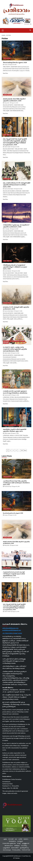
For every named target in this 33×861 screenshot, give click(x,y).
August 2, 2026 (15, 433)
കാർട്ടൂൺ (20, 841)
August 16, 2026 (15, 353)
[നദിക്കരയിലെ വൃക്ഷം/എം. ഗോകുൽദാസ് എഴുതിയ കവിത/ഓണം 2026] (16, 213)
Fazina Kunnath (7, 395)
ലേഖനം (26, 839)
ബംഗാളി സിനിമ (6, 567)
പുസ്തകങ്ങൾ (6, 848)
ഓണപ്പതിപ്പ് (5, 343)
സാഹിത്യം (24, 845)
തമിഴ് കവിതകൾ (6, 58)
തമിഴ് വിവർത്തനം (7, 476)
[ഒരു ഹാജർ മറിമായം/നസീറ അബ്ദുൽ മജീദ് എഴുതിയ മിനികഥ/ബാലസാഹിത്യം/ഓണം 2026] (16, 171)
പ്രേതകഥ (5, 387)
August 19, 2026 (15, 228)
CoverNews (25, 856)
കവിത (20, 839)
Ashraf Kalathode (7, 270)
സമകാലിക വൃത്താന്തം (9, 843)
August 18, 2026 (16, 270)
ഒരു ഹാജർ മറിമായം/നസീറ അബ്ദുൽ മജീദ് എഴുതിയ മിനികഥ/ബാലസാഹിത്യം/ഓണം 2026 (16, 184)
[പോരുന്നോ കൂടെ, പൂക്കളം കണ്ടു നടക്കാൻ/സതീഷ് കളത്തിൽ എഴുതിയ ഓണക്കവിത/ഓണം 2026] (16, 335)
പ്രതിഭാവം (16, 11)
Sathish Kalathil (7, 146)
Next (25, 450)
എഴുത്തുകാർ (25, 843)
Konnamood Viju (7, 486)
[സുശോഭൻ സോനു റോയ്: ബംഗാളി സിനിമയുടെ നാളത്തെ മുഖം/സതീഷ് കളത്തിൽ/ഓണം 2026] (16, 560)
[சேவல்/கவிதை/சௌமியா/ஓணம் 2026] (16, 50)
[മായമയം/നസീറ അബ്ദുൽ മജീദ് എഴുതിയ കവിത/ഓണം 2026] (16, 295)
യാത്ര (19, 843)
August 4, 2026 (16, 395)
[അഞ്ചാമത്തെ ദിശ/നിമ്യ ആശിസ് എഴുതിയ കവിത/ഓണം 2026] (16, 87)
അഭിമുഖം (17, 845)
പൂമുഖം (5, 839)
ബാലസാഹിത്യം (6, 178)
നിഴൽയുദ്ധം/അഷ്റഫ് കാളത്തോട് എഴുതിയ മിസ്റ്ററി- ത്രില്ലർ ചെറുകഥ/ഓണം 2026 (15, 267)
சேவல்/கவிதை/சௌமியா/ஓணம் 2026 (15, 62)
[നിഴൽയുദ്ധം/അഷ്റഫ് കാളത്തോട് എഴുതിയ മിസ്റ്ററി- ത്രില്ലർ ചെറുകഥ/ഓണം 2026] (16, 253)
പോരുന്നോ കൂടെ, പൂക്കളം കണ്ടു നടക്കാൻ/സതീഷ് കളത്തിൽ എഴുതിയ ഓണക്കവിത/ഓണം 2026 (15, 349)
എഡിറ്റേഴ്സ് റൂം (24, 848)
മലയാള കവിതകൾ (7, 94)
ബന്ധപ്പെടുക (7, 850)
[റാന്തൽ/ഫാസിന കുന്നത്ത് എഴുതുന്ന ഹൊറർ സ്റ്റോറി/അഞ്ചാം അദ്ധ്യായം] (16, 379)
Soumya (6, 64)
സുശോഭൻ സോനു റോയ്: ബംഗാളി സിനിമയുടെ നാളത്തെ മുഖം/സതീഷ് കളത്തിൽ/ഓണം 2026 (14, 573)
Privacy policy (16, 850)
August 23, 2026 (14, 102)
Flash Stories (6, 341)
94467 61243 (18, 633)
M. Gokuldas (7, 228)
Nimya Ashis (6, 102)
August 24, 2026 (13, 64)
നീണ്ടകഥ (19, 425)
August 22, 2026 (15, 146)
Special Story (13, 341)
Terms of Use (26, 850)
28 (22, 450)
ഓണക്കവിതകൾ (21, 341)
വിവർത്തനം (12, 841)
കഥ (16, 839)
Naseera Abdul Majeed (9, 188)
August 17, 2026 (18, 311)
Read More (5, 73)
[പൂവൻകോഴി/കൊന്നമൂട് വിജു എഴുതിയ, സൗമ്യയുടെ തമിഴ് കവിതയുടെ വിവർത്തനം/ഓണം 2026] (16, 469)
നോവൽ (10, 839)
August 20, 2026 (18, 188)
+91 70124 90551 (7, 633)
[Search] (30, 30)
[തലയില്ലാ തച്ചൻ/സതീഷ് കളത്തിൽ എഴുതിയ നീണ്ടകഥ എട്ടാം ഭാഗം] (16, 417)
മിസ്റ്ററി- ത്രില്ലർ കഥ (7, 134)
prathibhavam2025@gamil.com (11, 630)
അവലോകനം (9, 845)
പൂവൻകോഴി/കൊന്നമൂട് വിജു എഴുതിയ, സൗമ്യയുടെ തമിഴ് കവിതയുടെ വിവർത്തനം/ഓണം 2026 (16, 482)
